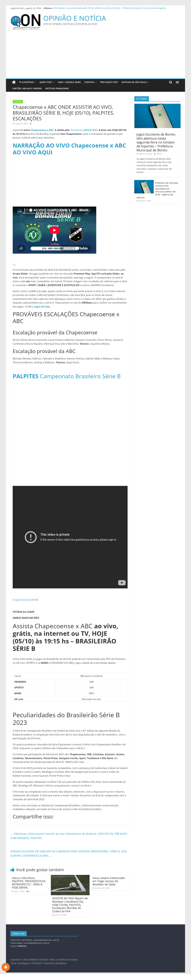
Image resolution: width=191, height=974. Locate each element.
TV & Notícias (26, 82)
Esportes (17, 101)
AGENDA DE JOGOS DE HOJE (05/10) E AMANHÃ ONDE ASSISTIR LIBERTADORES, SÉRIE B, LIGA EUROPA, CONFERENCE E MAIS (68, 853)
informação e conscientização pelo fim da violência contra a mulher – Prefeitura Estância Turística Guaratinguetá (109, 8)
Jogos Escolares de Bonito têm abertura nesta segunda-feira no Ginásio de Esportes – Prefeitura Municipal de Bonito (156, 142)
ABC (36, 599)
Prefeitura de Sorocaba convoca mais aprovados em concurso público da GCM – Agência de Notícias (157, 190)
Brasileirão (81, 130)
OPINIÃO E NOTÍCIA (74, 18)
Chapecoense (20, 599)
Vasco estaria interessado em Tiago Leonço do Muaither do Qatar (109, 881)
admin (159, 153)
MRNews (22, 946)
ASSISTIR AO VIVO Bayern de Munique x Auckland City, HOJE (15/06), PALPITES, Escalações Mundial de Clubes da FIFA (70, 904)
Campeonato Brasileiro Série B (67, 376)
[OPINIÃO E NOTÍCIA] (13, 82)
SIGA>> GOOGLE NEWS (69, 82)
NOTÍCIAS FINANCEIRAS (57, 88)
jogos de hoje (42, 306)
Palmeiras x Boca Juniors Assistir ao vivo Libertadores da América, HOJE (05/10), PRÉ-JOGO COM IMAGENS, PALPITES (68, 836)
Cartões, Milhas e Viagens (27, 88)
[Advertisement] (95, 56)
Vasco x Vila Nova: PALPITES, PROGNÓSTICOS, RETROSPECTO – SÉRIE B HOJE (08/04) (29, 882)
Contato (89, 82)
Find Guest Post (109, 82)
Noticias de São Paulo (134, 82)
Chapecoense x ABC (42, 130)
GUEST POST (46, 82)
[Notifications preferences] (5, 967)
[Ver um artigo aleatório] (177, 82)
